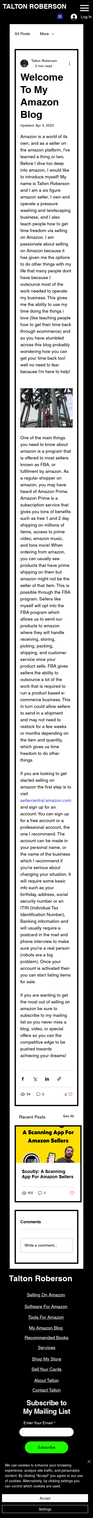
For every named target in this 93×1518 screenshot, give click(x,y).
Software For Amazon (46, 1306)
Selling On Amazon (46, 1294)
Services (46, 1347)
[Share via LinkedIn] (47, 1079)
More (44, 33)
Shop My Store (46, 1359)
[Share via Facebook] (22, 1079)
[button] (60, 15)
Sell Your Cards (46, 1369)
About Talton (46, 1380)
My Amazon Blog (46, 1327)
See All (68, 1116)
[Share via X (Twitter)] (34, 1079)
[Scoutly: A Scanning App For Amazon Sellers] (48, 1144)
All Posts (22, 33)
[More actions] (70, 63)
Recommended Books (46, 1337)
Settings (45, 1509)
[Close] (86, 1464)
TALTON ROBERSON (34, 6)
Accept (45, 1498)
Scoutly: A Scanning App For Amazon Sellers (47, 1174)
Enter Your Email (38, 1423)
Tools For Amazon (46, 1317)
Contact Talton (46, 1390)
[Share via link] (59, 1079)
